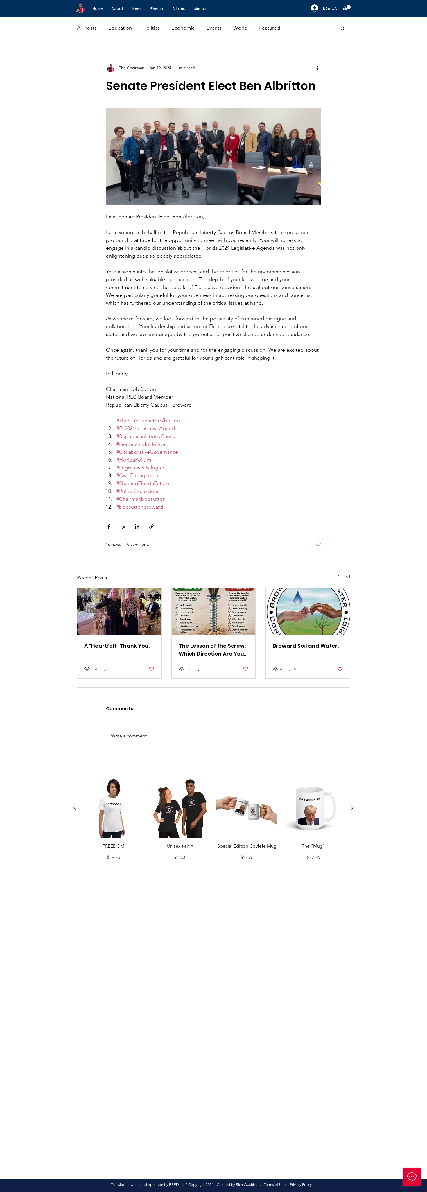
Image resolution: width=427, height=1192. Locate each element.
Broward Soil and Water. (306, 645)
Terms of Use (275, 1184)
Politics (151, 28)
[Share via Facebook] (109, 526)
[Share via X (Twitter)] (123, 526)
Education (120, 28)
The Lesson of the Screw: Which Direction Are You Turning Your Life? (212, 650)
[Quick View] (113, 808)
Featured (269, 28)
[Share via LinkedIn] (137, 526)
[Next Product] (352, 807)
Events (214, 28)
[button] (346, 7)
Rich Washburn (248, 1184)
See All (343, 576)
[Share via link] (151, 526)
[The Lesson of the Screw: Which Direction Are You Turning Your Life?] (214, 611)
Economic (183, 28)
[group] (213, 822)
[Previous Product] (74, 807)
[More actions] (317, 67)
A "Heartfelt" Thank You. (117, 645)
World (240, 28)
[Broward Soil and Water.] (308, 611)
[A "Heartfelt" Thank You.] (119, 611)
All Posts (87, 28)
